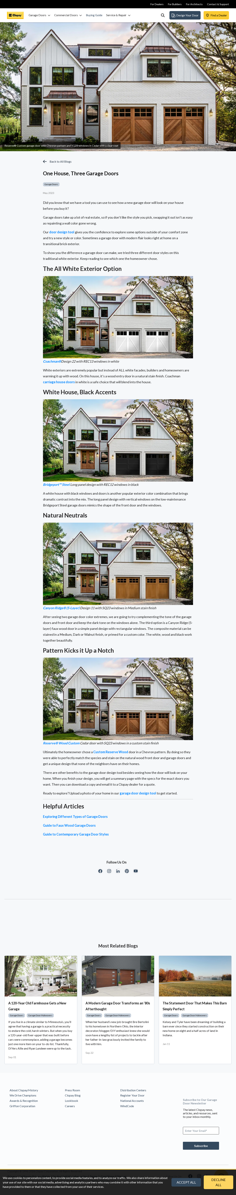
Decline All (218, 1182)
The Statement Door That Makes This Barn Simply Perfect (195, 1006)
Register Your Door (132, 1095)
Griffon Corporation (22, 1106)
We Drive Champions (23, 1095)
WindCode (127, 1106)
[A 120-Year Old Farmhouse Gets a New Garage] (41, 976)
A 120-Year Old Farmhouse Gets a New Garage (37, 1006)
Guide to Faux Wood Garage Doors (69, 825)
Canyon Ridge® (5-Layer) (61, 608)
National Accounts (132, 1100)
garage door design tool (138, 793)
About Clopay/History (24, 1090)
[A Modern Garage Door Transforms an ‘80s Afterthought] (118, 976)
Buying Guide (94, 15)
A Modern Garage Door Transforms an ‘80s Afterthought (118, 1006)
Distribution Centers (133, 1090)
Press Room (72, 1090)
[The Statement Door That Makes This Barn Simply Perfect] (195, 976)
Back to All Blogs (61, 161)
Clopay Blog (73, 1095)
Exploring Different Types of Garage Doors (75, 817)
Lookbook (71, 1100)
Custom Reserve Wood (110, 752)
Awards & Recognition (24, 1100)
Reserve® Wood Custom (61, 743)
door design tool (61, 232)
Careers (70, 1106)
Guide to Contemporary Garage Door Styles (76, 834)
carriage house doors (59, 382)
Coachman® (52, 361)
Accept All (186, 1182)
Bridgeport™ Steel (56, 484)
